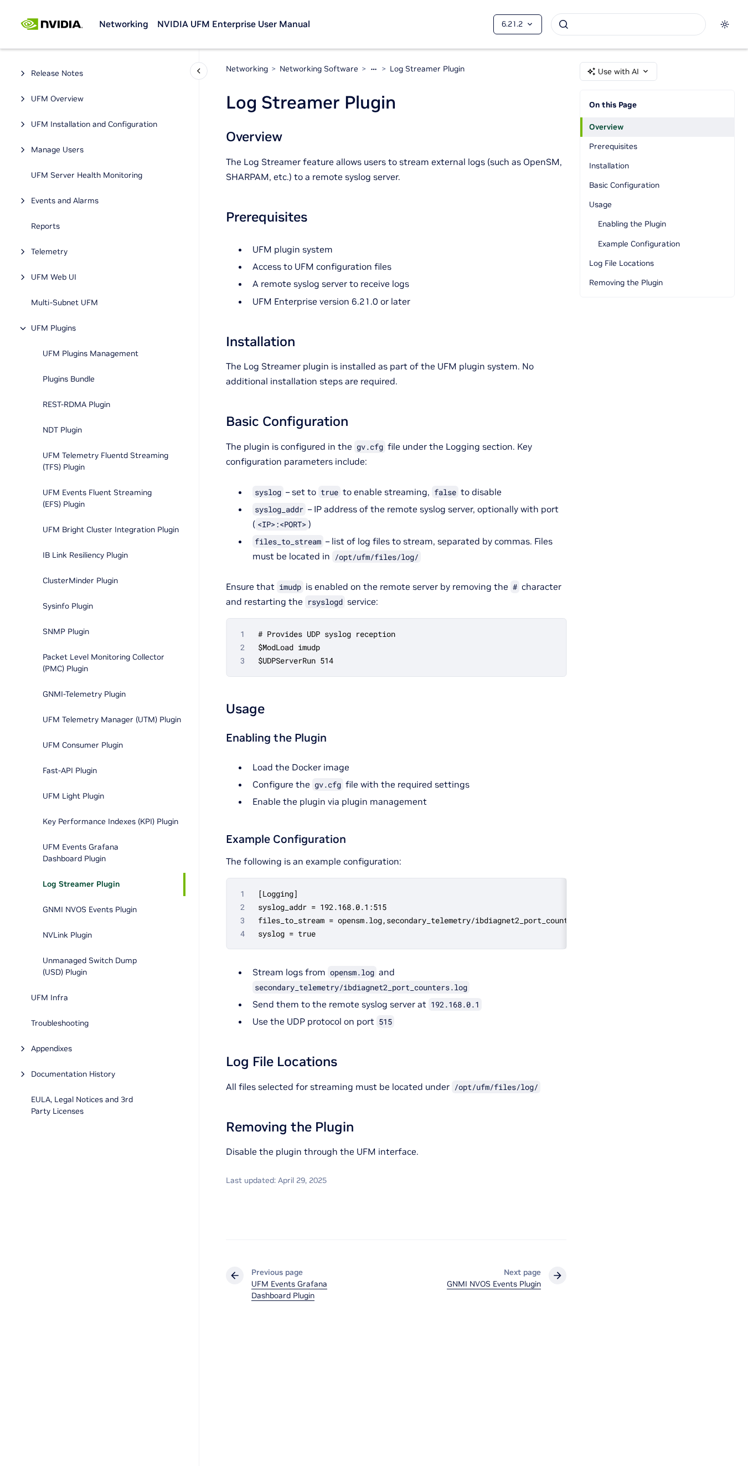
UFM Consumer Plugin (83, 745)
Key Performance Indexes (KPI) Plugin (110, 822)
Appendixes (51, 1049)
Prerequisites (613, 146)
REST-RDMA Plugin (76, 405)
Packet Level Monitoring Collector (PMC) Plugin (103, 663)
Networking (123, 23)
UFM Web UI (53, 277)
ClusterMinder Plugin (81, 581)
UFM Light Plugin (73, 796)
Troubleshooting (60, 1023)
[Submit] (563, 24)
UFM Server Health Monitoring (86, 176)
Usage (600, 204)
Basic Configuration (624, 185)
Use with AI (618, 71)
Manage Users (57, 150)
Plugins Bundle (69, 379)
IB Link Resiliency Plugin (85, 555)
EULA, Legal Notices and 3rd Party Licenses (82, 1106)
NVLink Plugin (67, 935)
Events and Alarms (65, 201)
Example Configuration (639, 244)
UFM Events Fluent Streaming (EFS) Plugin (97, 499)
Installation (609, 166)
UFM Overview (57, 99)
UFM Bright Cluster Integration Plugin (111, 530)
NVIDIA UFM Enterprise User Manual (233, 23)
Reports (45, 227)
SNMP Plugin (66, 632)
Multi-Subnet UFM (64, 303)
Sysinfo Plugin (68, 606)
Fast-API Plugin (70, 771)
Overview (606, 127)
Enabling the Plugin (632, 224)
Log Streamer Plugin (81, 884)
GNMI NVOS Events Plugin (90, 910)
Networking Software (319, 69)
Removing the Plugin (626, 282)
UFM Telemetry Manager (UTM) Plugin (112, 720)
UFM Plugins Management (90, 354)
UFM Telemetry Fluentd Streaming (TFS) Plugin (105, 461)
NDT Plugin (62, 430)
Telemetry (49, 252)
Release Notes (57, 74)
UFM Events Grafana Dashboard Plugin (80, 853)
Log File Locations (621, 263)
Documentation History (73, 1074)
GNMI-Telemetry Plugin (84, 694)
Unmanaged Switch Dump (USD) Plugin (90, 967)
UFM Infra (49, 998)
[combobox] (628, 24)
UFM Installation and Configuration (94, 125)
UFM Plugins (53, 328)
